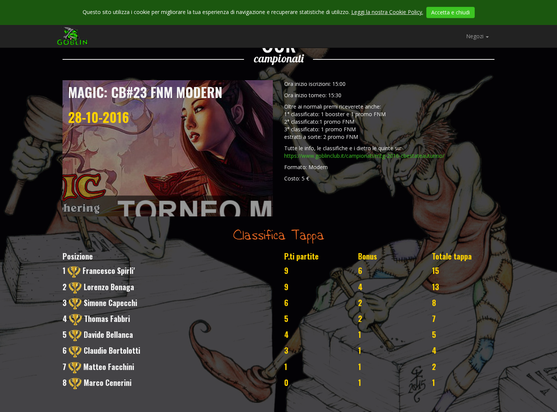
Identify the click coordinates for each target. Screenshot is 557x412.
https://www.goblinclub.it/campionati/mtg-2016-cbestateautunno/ (364, 155)
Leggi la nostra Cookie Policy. (387, 12)
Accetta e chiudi (450, 12)
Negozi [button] (475, 36)
